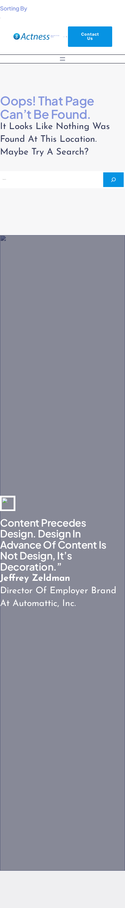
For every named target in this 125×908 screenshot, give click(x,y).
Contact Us (90, 36)
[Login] (64, 36)
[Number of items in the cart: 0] (66, 36)
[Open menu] (62, 59)
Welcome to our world (55, 36)
